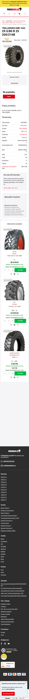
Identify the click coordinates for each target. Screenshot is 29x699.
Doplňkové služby (5, 604)
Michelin (3, 554)
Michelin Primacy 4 (6, 525)
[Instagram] (5, 643)
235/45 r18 (4, 490)
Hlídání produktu (18, 274)
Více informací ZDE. (8, 693)
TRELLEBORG (5, 22)
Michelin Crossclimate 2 (7, 510)
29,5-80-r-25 (19, 22)
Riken (2, 559)
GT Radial (3, 546)
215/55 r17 (4, 487)
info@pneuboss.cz (10, 465)
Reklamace (4, 616)
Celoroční (24, 137)
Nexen (2, 556)
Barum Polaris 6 (5, 513)
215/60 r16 (4, 492)
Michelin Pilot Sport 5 (6, 528)
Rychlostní (13, 166)
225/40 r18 (4, 484)
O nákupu (3, 606)
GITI (2, 544)
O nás (2, 635)
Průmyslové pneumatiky (19, 21)
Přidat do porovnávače (14, 274)
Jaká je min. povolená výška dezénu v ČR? (12, 593)
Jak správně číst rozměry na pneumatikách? (12, 591)
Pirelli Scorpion (5, 523)
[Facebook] (1, 643)
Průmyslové (23, 125)
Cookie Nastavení (5, 624)
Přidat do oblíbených (11, 274)
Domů (3, 21)
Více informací (14, 83)
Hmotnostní (5, 166)
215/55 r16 (4, 497)
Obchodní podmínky (6, 611)
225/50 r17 (4, 500)
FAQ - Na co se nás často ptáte (9, 609)
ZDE (18, 5)
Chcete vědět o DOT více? (10, 188)
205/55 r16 (4, 477)
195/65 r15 (4, 482)
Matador (3, 551)
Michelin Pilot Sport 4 (6, 520)
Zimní (2, 572)
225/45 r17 (4, 479)
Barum (2, 539)
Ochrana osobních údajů (7, 621)
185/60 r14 (4, 495)
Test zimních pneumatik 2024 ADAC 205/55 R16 (13, 596)
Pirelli (2, 561)
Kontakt (3, 632)
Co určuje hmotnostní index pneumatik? (11, 588)
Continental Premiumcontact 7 (9, 515)
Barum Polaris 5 (5, 508)
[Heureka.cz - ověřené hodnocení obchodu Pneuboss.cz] (5, 656)
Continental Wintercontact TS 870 (10, 518)
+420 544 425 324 (8, 461)
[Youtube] (8, 643)
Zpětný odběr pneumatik (7, 619)
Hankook (3, 549)
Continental (4, 541)
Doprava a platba (5, 614)
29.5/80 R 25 (23, 134)
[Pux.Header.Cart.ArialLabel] (14, 14)
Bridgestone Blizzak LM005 (8, 531)
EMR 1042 (12, 22)
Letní (2, 570)
